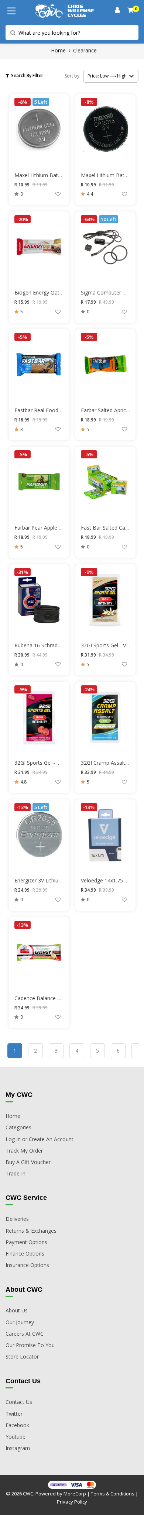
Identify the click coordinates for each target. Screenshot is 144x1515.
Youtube (15, 1436)
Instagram (18, 1448)
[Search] (131, 11)
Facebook (17, 1425)
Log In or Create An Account (39, 1139)
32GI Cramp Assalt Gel (107, 762)
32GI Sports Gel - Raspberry (47, 762)
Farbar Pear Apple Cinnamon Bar (53, 527)
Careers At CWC (25, 1333)
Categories (18, 1127)
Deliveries (17, 1218)
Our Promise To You (30, 1345)
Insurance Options (27, 1264)
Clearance (85, 50)
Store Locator (22, 1356)
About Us (17, 1310)
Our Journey (20, 1322)
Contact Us (19, 1401)
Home (58, 50)
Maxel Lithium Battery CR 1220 (51, 175)
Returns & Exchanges (31, 1230)
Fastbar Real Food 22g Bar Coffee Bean (62, 410)
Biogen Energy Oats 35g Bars (49, 292)
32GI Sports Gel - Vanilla (109, 645)
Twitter (14, 1413)
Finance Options (25, 1253)
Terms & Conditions (112, 1493)
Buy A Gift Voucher (28, 1161)
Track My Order (24, 1150)
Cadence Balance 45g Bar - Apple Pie (58, 998)
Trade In (15, 1173)
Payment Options (26, 1242)
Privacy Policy (72, 1501)
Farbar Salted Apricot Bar (111, 410)
